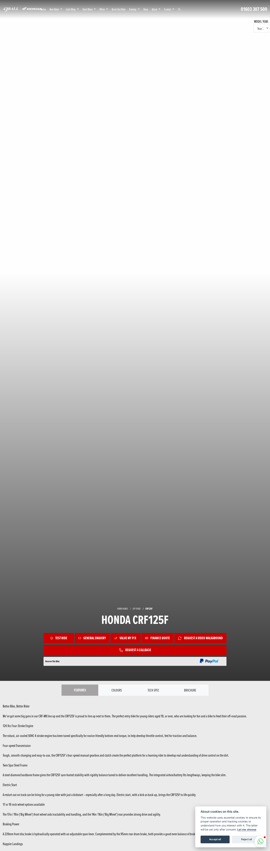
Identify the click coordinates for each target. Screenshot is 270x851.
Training (133, 9)
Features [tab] (80, 690)
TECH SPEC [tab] (153, 690)
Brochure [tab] (190, 690)
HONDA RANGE (122, 608)
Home (43, 9)
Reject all (246, 839)
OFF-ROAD (137, 608)
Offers (102, 9)
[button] (260, 841)
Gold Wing (71, 9)
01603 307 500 (254, 9)
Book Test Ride (118, 9)
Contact (168, 9)
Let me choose (246, 829)
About (155, 9)
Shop (145, 9)
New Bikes (55, 9)
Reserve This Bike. (52, 661)
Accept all (215, 839)
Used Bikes (87, 9)
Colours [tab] (116, 690)
